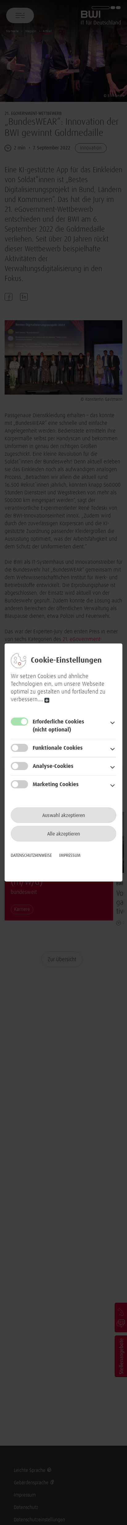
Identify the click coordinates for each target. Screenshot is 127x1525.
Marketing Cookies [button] (56, 784)
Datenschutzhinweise (31, 855)
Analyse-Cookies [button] (53, 766)
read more (46, 700)
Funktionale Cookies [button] (58, 748)
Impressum (69, 855)
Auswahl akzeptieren (63, 815)
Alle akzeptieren (63, 834)
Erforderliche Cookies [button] (58, 726)
